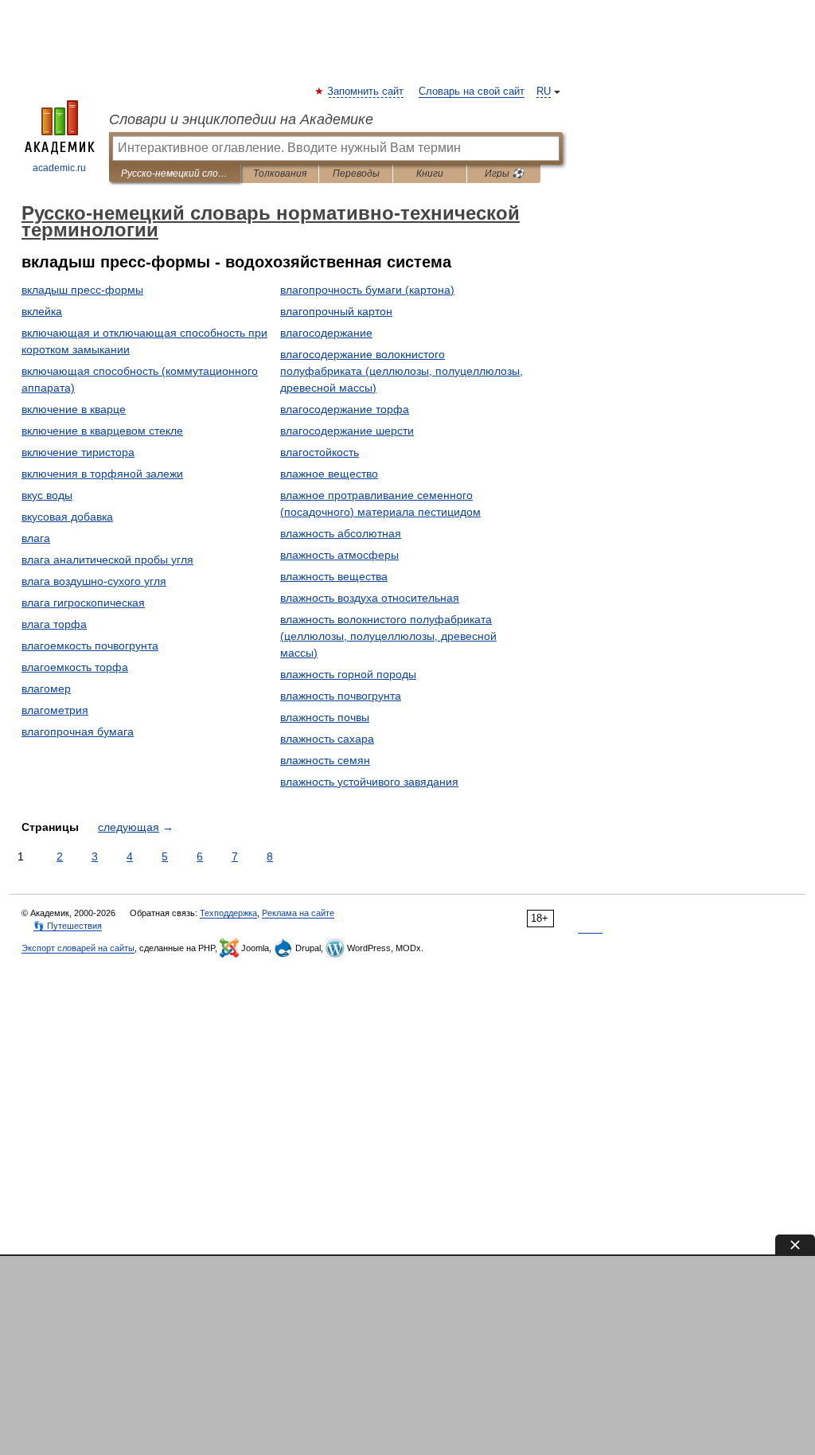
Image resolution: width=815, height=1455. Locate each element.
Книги (429, 173)
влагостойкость (319, 452)
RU (543, 91)
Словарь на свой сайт (471, 91)
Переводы (356, 173)
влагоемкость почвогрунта (89, 645)
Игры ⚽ (504, 173)
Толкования (279, 173)
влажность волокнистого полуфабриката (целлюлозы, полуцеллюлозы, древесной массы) (388, 636)
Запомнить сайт (366, 91)
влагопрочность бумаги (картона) (367, 289)
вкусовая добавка (67, 516)
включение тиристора (78, 452)
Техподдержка (228, 913)
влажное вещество (329, 473)
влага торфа (54, 624)
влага (35, 538)
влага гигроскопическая (83, 602)
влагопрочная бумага (77, 731)
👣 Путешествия (67, 925)
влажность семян (325, 760)
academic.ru (59, 168)
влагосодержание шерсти (347, 430)
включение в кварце (73, 409)
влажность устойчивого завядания (369, 781)
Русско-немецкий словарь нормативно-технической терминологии (174, 173)
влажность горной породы (348, 674)
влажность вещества (334, 576)
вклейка (41, 311)
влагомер (46, 688)
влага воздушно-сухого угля (93, 581)
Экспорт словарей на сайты (78, 948)
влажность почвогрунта (340, 695)
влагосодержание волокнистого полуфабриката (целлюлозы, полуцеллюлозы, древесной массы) (401, 371)
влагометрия (54, 710)
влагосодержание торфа (344, 409)
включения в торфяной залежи (102, 473)
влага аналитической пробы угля (107, 559)
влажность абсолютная (340, 533)
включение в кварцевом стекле (102, 430)
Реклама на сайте (298, 913)
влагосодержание (326, 332)
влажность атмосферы (339, 554)
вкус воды (46, 495)
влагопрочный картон (336, 311)
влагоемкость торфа (74, 667)
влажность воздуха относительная (369, 597)
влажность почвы (324, 717)
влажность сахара (327, 738)
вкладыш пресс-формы (82, 289)
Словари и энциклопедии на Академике (241, 119)
